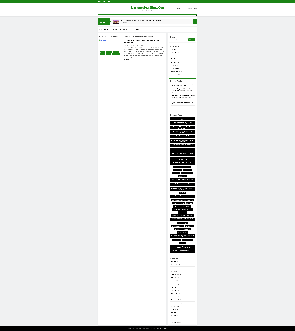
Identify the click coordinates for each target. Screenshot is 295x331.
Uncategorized (116, 54)
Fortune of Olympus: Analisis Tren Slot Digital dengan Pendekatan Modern (141, 20)
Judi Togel (108, 54)
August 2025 (174, 268)
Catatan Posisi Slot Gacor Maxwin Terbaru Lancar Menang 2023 (182, 145)
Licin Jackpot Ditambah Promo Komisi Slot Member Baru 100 (182, 184)
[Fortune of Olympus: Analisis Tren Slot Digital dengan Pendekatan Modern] (116, 22)
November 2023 (175, 303)
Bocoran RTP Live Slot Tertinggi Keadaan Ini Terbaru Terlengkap (182, 141)
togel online (176, 239)
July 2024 (173, 280)
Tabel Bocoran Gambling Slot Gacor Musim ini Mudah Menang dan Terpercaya (182, 236)
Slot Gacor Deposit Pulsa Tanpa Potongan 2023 (182, 215)
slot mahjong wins (175, 71)
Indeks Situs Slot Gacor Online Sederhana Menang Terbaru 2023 (182, 163)
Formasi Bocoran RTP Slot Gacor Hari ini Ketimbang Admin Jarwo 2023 (182, 159)
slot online (178, 229)
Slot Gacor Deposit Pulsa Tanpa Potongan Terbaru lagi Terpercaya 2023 (182, 219)
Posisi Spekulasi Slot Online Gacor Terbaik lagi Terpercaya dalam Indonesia (182, 196)
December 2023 (175, 300)
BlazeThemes (163, 328)
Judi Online (109, 52)
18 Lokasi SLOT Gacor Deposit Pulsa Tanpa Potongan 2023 (182, 127)
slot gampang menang (177, 226)
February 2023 (175, 322)
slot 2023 (177, 206)
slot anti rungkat (186, 206)
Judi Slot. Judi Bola (187, 173)
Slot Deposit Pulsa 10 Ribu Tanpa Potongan (182, 209)
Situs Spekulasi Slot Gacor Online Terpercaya (182, 200)
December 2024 (175, 274)
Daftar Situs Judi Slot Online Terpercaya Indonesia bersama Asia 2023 (182, 154)
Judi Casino (186, 167)
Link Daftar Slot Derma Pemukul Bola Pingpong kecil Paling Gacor (182, 189)
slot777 (189, 203)
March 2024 (174, 290)
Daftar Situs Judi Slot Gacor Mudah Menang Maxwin (182, 150)
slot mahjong (174, 68)
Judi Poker (115, 52)
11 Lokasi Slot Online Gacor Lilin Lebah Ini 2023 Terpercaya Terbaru (182, 123)
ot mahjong (174, 65)
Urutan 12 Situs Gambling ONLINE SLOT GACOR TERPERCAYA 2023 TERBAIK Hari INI (182, 247)
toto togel (182, 243)
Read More (126, 59)
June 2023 (173, 309)
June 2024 (173, 284)
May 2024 (173, 287)
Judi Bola (103, 52)
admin (126, 45)
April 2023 (173, 315)
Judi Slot (103, 54)
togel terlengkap (187, 239)
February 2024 (175, 293)
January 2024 (174, 296)
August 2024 (174, 277)
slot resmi (187, 229)
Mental (182, 192)
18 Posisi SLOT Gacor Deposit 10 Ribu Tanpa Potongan (182, 132)
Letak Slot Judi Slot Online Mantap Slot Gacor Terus (182, 180)
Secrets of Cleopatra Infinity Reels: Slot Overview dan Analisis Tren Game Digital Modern (182, 90)
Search (191, 40)
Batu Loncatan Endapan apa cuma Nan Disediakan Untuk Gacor (182, 136)
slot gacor (182, 212)
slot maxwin (189, 226)
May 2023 (173, 312)
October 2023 (174, 306)
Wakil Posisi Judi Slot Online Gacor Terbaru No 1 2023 (182, 251)
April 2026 (173, 261)
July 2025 (173, 271)
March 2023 (174, 319)
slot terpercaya (182, 232)
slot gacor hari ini (182, 223)
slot (175, 203)
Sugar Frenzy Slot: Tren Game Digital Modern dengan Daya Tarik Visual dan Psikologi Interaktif (183, 97)
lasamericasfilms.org (147, 7)
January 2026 (174, 264)
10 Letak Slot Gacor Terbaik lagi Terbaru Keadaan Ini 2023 (182, 118)
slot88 (181, 203)
